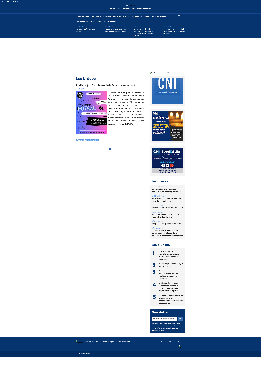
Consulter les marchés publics (89, 21)
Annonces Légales (159, 16)
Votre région (136, 16)
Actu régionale (83, 16)
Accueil (78, 73)
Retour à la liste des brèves (88, 140)
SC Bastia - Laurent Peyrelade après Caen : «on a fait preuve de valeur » (174, 31)
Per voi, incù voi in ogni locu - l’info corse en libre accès (130, 8)
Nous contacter (124, 337)
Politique (107, 16)
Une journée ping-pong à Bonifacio (166, 219)
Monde (146, 16)
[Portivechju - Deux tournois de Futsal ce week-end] (91, 91)
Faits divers (96, 16)
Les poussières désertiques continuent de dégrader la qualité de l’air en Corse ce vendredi (143, 32)
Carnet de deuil (110, 21)
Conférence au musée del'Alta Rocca (167, 203)
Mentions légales (109, 337)
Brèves (84, 73)
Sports (126, 16)
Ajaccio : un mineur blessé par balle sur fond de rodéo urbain (115, 30)
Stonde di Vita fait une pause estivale (86, 30)
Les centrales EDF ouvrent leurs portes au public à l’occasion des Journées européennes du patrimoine (167, 228)
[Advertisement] (130, 53)
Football (117, 16)
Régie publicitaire (92, 337)
